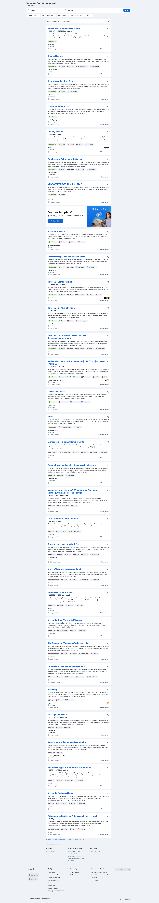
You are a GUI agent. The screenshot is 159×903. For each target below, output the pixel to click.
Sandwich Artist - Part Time (60, 81)
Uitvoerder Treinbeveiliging (60, 793)
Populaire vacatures (95, 851)
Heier (50, 417)
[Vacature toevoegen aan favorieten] (108, 28)
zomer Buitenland (72, 853)
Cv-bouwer (95, 880)
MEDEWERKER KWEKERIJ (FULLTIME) (65, 184)
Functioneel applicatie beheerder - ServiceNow (69, 767)
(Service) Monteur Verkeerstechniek (64, 569)
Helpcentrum (51, 885)
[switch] (108, 21)
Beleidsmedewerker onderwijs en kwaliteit (67, 742)
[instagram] (121, 869)
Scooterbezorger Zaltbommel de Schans (66, 256)
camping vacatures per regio (56, 891)
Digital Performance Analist (60, 592)
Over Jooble (51, 872)
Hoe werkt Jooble (53, 875)
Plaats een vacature (75, 875)
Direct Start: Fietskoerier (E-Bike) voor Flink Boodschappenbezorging (68, 336)
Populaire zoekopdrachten (53, 844)
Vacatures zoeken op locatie (97, 853)
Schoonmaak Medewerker (60, 282)
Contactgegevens (53, 880)
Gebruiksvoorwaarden (34, 899)
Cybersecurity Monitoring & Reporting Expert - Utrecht (73, 816)
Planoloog (52, 689)
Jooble (129, 899)
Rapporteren (105, 49)
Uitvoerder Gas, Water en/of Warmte (65, 620)
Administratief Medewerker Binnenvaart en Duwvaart (72, 465)
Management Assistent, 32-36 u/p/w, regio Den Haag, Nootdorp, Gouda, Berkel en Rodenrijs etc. (72, 491)
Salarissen (94, 877)
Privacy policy (46, 899)
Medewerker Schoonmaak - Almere (64, 28)
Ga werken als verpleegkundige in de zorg (67, 666)
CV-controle (95, 883)
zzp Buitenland (71, 860)
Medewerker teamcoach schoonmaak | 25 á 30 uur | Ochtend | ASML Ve (76, 362)
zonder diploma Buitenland (74, 856)
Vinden (126, 10)
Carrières (50, 883)
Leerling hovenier (56, 131)
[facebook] (117, 869)
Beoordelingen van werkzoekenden (102, 875)
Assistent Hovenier (56, 231)
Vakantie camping (50, 851)
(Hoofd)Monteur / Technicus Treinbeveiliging (68, 643)
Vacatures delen (74, 872)
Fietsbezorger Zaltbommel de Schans (65, 159)
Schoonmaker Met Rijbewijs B (61, 308)
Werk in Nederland (53, 888)
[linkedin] (129, 869)
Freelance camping (50, 853)
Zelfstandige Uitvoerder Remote (63, 518)
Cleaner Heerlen (55, 56)
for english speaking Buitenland (75, 858)
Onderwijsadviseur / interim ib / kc (63, 544)
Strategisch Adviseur (57, 714)
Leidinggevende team (54, 877)
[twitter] (125, 869)
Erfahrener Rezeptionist (58, 106)
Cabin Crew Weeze (56, 391)
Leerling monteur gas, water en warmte (66, 442)
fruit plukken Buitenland (73, 851)
